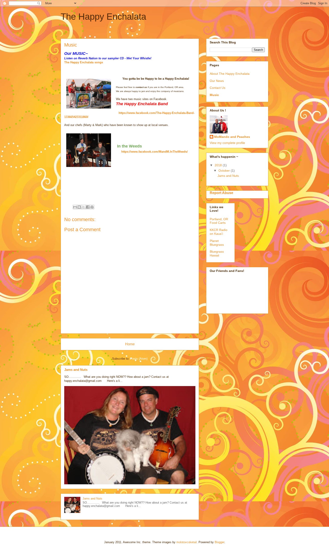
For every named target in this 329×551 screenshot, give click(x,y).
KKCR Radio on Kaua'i (218, 231)
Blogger (219, 542)
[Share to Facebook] (87, 207)
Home (130, 344)
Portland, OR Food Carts (219, 221)
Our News (217, 81)
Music (214, 95)
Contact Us (217, 88)
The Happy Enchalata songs (83, 62)
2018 (219, 165)
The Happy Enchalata (103, 16)
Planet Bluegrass (217, 242)
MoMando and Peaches (232, 137)
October (224, 170)
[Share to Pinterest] (92, 207)
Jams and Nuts (76, 370)
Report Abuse (221, 193)
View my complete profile (227, 143)
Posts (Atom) (138, 358)
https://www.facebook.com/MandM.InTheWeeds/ (154, 151)
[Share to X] (83, 207)
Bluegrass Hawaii (217, 253)
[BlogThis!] (79, 207)
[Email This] (75, 207)
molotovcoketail (186, 542)
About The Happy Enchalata (230, 73)
